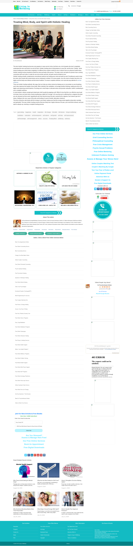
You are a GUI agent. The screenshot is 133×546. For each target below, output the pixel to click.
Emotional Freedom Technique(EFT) (23, 291)
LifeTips (65, 14)
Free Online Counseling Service (22, 246)
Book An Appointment (34, 444)
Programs (15, 529)
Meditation (72, 14)
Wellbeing (46, 14)
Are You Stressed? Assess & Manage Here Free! (34, 436)
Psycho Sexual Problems (103, 148)
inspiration (40, 112)
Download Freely (44, 532)
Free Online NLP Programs (21, 371)
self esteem (46, 115)
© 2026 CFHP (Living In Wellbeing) (19, 543)
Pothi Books (50, 229)
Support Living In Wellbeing (74, 535)
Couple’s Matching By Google (103, 167)
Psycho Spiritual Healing (20, 268)
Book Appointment (36, 233)
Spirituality (54, 1)
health (34, 112)
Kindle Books (37, 229)
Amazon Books (22, 229)
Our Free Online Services (34, 441)
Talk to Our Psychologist (20, 286)
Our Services (40, 1)
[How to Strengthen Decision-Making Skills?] (72, 477)
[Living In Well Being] (22, 9)
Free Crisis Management (102, 144)
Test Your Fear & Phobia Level (103, 170)
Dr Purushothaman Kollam (110, 349)
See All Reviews (103, 291)
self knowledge (22, 118)
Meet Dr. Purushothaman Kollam (22, 398)
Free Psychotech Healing (20, 273)
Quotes (92, 14)
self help (60, 115)
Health (53, 14)
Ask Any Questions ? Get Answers (23, 394)
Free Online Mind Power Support (22, 367)
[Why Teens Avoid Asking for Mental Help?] (24, 477)
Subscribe (28, 430)
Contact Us (79, 1)
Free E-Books (74, 229)
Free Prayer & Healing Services (22, 340)
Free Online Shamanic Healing (22, 335)
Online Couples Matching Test (103, 163)
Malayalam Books (66, 229)
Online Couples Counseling (21, 259)
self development (36, 115)
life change (48, 112)
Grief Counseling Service (103, 137)
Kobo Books (44, 229)
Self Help (39, 14)
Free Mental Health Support (21, 362)
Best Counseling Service (20, 250)
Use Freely (60, 1)
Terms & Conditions (72, 537)
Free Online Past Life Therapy (22, 389)
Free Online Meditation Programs (22, 327)
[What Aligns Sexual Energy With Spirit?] (48, 505)
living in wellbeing (71, 112)
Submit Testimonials (44, 535)
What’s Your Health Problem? (21, 349)
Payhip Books (58, 229)
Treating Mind (52, 118)
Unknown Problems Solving (103, 155)
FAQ (14, 537)
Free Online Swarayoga (20, 331)
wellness (67, 118)
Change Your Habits (53, 233)
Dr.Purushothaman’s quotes (103, 346)
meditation (20, 115)
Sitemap (68, 543)
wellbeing (60, 118)
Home (14, 1)
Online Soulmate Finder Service (22, 385)
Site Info (18, 1)
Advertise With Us (102, 177)
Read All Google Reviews (102, 293)
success (45, 118)
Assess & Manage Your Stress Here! (102, 159)
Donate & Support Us (102, 180)
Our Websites (33, 1)
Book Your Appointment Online (22, 242)
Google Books (30, 229)
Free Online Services (45, 526)
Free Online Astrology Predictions (22, 376)
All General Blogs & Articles (22, 18)
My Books (15, 229)
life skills (54, 112)
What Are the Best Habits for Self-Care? (48, 480)
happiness (28, 112)
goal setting (21, 112)
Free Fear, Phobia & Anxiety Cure (22, 313)
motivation (27, 115)
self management (32, 118)
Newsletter (15, 526)
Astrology (42, 529)
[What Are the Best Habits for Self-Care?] (48, 477)
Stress (59, 14)
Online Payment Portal (102, 173)
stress (39, 118)
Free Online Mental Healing (21, 282)
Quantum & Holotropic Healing (22, 277)
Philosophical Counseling (103, 141)
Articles (98, 14)
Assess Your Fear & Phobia (21, 309)
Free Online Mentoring (103, 152)
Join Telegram (59, 8)
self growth (53, 115)
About (14, 535)
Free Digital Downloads (34, 447)
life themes (61, 112)
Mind (86, 14)
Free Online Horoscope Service (22, 380)
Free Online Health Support (21, 344)
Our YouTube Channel (72, 529)
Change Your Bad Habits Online (22, 255)
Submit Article (20, 233)
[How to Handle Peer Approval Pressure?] (72, 505)
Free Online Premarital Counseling (22, 264)
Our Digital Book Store (73, 526)
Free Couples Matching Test (21, 300)
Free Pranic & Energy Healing (21, 304)
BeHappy (80, 14)
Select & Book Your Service (21, 403)
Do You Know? (25, 1)
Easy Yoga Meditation (20, 322)
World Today (47, 1)
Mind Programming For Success (22, 295)
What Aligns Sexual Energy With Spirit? (48, 509)
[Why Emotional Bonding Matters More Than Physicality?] (24, 505)
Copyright (42, 537)
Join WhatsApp (59, 6)
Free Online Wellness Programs (22, 353)
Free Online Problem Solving (21, 358)
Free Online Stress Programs (21, 318)
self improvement (69, 115)
